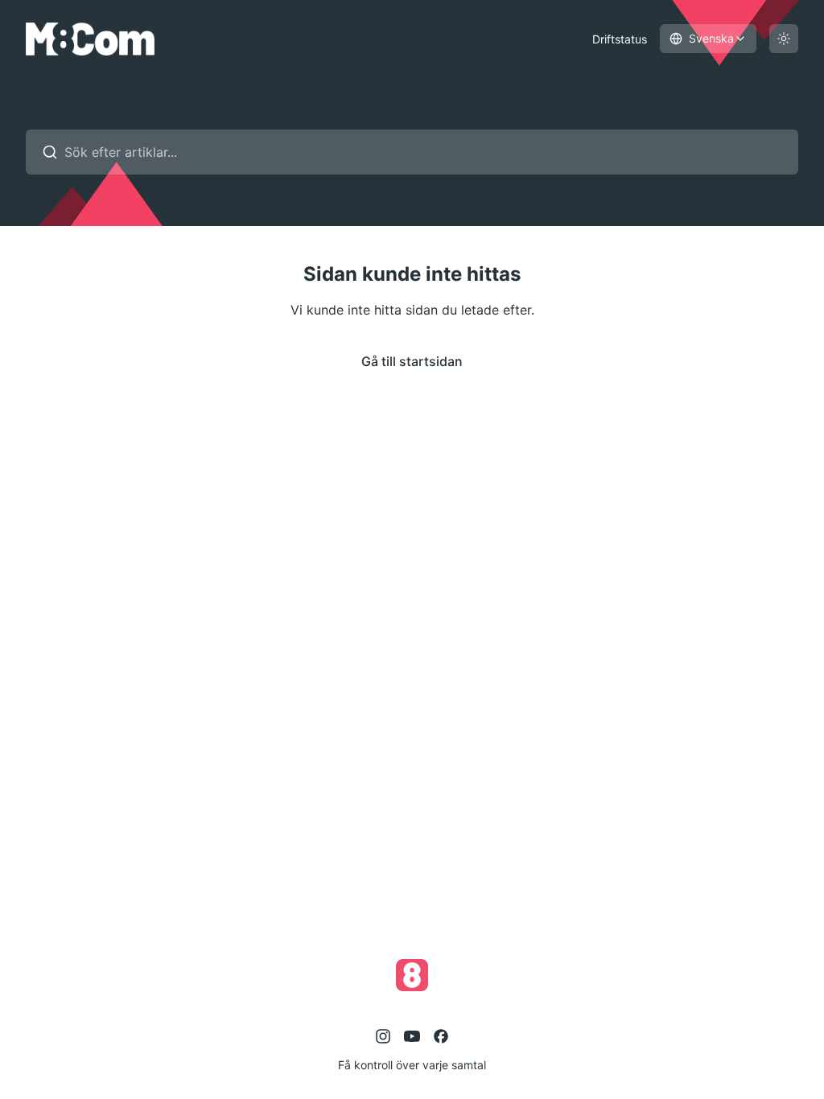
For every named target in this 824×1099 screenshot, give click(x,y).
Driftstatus (619, 39)
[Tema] (783, 38)
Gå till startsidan (412, 361)
